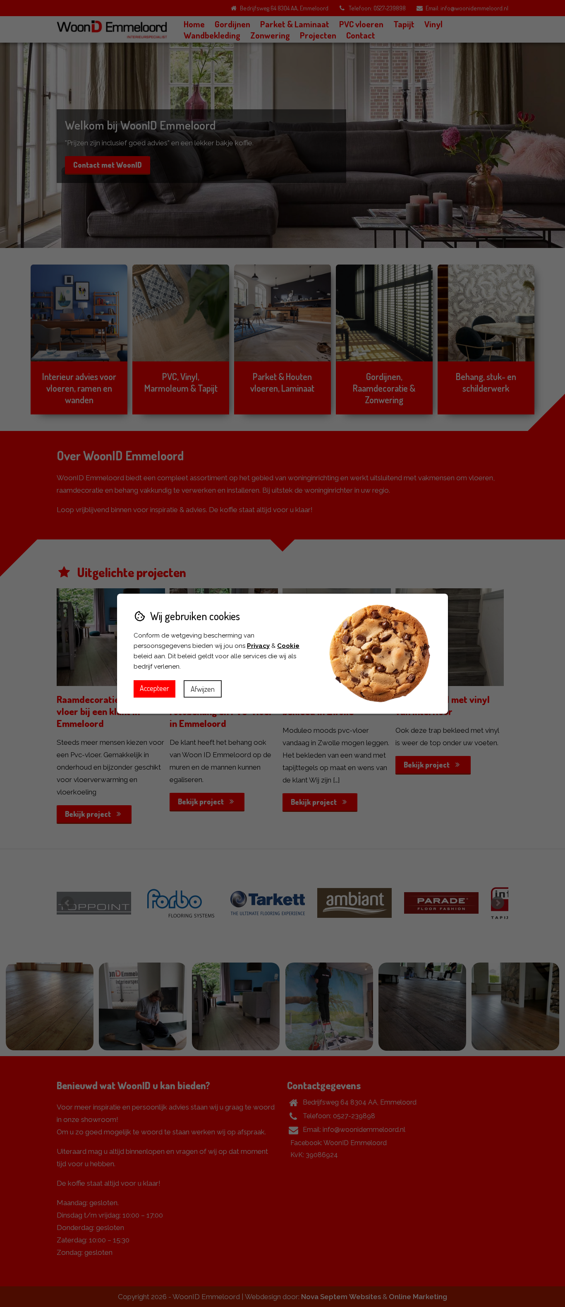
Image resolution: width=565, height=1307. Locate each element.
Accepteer (154, 688)
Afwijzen (203, 688)
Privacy (258, 646)
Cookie (288, 646)
